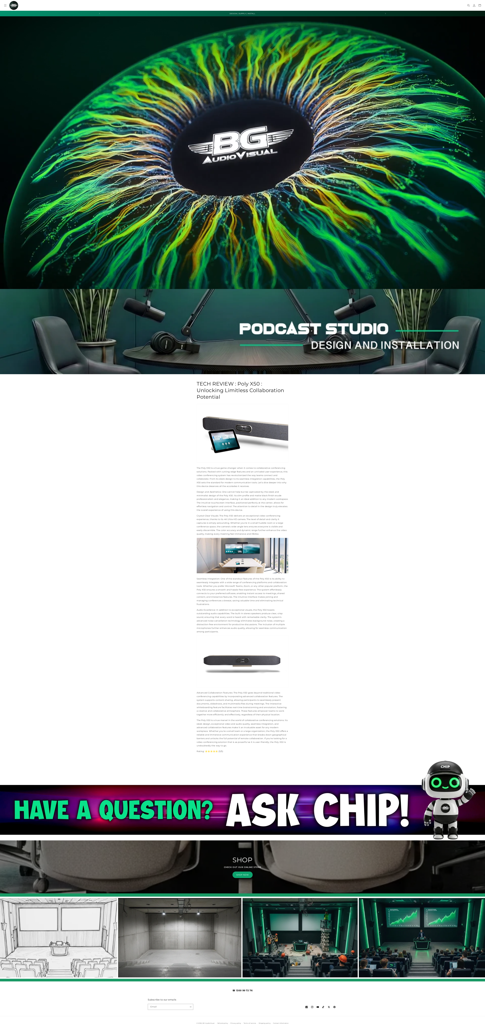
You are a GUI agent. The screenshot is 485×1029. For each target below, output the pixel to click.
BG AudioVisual (208, 1023)
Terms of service (250, 1023)
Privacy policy (236, 1023)
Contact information (280, 1023)
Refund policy (222, 1023)
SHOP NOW (242, 875)
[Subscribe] (190, 1007)
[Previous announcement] (99, 13)
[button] (5, 5)
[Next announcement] (385, 13)
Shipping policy (265, 1023)
